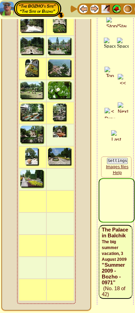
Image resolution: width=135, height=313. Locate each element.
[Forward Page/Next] (94, 8)
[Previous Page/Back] (83, 8)
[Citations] (116, 8)
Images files (117, 166)
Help (117, 172)
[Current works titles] (128, 8)
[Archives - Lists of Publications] (105, 8)
